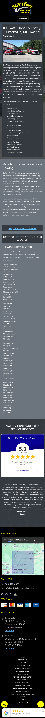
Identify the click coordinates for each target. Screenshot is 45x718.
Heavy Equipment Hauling (22, 673)
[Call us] (4, 704)
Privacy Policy (33, 695)
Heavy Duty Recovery (23, 670)
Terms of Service (21, 695)
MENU (24, 18)
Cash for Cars (22, 665)
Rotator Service (22, 676)
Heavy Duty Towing (22, 667)
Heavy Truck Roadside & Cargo (22, 679)
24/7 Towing (22, 645)
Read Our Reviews (22, 470)
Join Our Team (22, 687)
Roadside (22, 648)
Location (9, 615)
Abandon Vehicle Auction (22, 662)
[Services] (40, 704)
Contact (22, 685)
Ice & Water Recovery (23, 650)
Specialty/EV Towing (22, 653)
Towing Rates (22, 659)
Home (22, 642)
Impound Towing (22, 656)
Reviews (23, 682)
